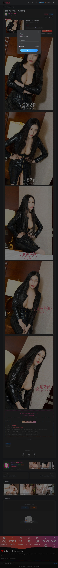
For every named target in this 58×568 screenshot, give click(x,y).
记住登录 (22, 46)
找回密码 (37, 46)
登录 (30, 50)
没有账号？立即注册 (23, 36)
